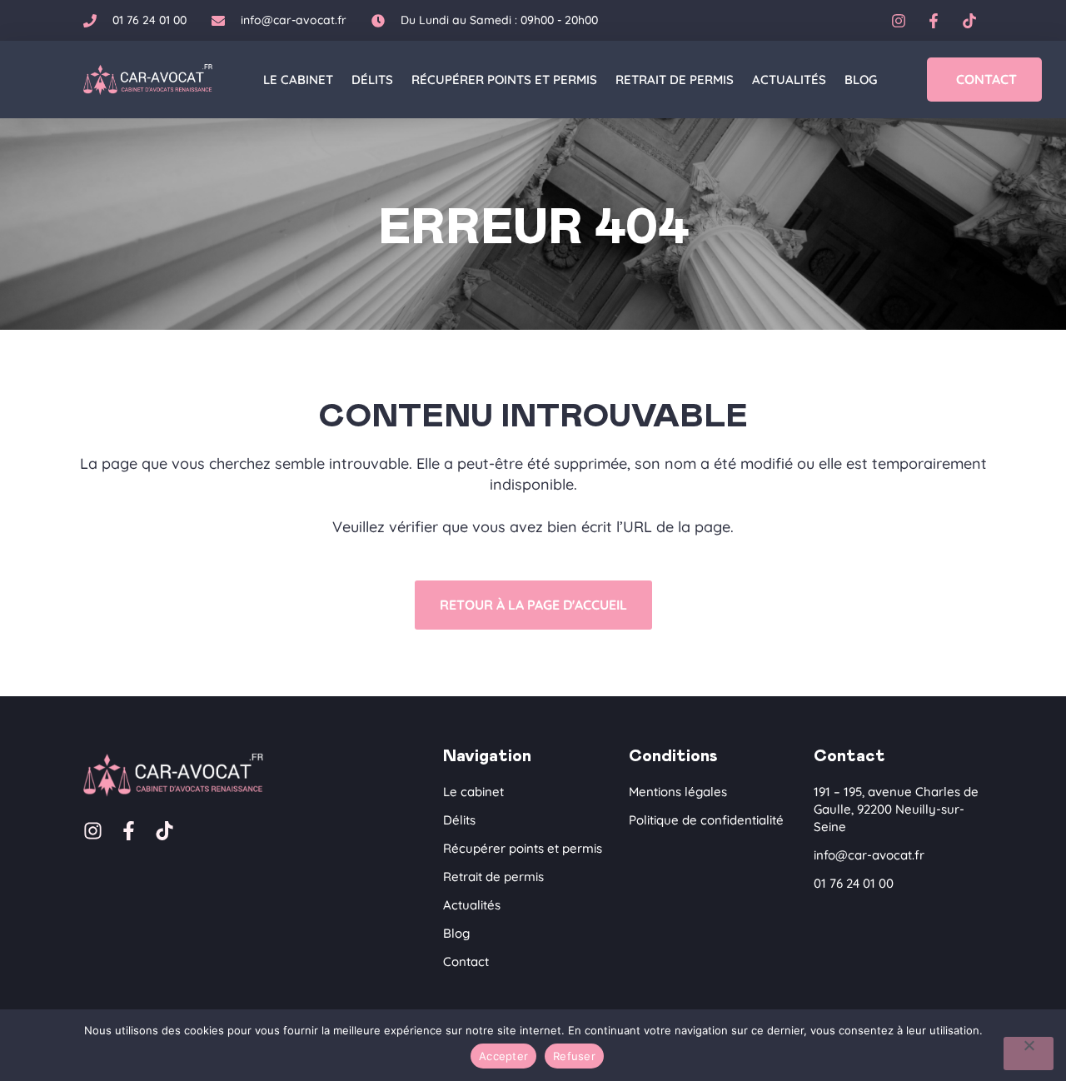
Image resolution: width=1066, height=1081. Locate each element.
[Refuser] (1029, 1053)
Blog (860, 79)
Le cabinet (298, 79)
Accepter (503, 1056)
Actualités (789, 79)
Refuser (574, 1056)
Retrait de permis (674, 79)
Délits (372, 79)
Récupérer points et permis (504, 79)
